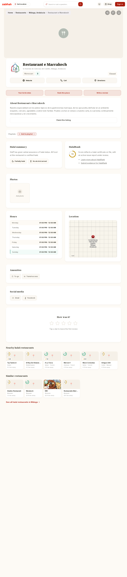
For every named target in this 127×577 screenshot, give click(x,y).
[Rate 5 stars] (75, 323)
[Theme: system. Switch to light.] (99, 4)
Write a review (102, 93)
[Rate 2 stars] (57, 323)
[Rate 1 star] (51, 323)
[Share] (107, 13)
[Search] (80, 4)
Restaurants (21, 13)
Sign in (120, 4)
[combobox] (62, 4)
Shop (109, 4)
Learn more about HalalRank (93, 159)
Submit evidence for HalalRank (94, 163)
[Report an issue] (113, 13)
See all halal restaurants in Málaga (22, 402)
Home (10, 13)
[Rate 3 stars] (63, 323)
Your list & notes (24, 93)
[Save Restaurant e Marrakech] (119, 13)
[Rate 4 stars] (69, 323)
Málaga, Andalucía (37, 13)
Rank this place (63, 93)
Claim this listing (63, 120)
